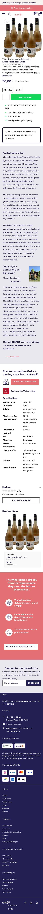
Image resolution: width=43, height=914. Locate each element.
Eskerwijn (25, 59)
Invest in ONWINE (9, 862)
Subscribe (33, 683)
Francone (6, 829)
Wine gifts (6, 892)
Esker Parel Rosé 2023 (16, 557)
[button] (3, 14)
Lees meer (10, 356)
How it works (7, 859)
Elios (4, 838)
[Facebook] (25, 902)
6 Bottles (7, 90)
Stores (5, 886)
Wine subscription (9, 879)
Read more (7, 76)
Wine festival (7, 889)
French (5, 812)
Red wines (6, 799)
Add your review (21, 500)
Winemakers (7, 826)
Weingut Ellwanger (10, 842)
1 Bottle (18, 90)
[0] (39, 14)
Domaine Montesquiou (11, 832)
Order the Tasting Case (24, 381)
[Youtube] (37, 902)
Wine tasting (7, 882)
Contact (5, 865)
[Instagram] (31, 902)
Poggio (5, 835)
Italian (4, 805)
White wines (7, 802)
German (5, 808)
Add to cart (25, 97)
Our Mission (7, 856)
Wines (4, 795)
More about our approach (19, 647)
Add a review (17, 64)
